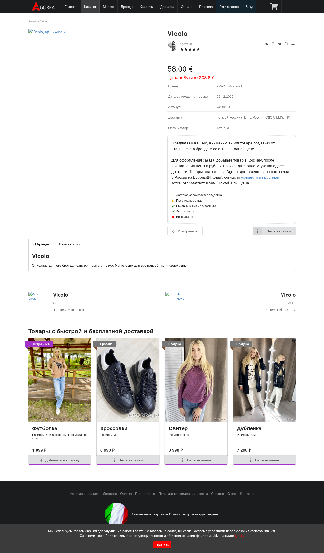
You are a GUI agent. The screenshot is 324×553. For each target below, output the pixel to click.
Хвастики (147, 6)
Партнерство (145, 493)
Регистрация (229, 6)
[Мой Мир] (293, 44)
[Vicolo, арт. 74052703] (49, 31)
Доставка (167, 6)
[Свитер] (196, 380)
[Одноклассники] (273, 44)
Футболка (44, 428)
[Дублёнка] (264, 380)
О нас (231, 493)
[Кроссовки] (128, 380)
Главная (71, 6)
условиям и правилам (260, 177)
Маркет (108, 6)
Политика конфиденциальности (183, 493)
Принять (162, 544)
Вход (249, 6)
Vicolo (45, 21)
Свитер (178, 428)
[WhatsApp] (286, 44)
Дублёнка (249, 428)
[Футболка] (59, 380)
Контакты (247, 493)
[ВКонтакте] (266, 44)
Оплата (187, 6)
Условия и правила (85, 493)
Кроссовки (114, 428)
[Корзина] (274, 6)
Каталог (90, 6)
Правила (206, 6)
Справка (217, 493)
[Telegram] (279, 44)
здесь (239, 535)
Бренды (127, 6)
